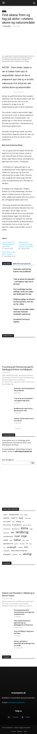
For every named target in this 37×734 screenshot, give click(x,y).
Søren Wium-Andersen (19, 551)
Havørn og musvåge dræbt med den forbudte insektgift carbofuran (23, 311)
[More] (34, 31)
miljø (24, 536)
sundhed (20, 547)
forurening (7, 525)
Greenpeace (17, 525)
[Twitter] (15, 31)
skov (30, 543)
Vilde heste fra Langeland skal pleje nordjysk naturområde (25, 244)
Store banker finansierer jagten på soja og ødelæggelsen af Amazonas (23, 623)
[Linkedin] (29, 31)
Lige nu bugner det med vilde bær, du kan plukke (8, 244)
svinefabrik (6, 551)
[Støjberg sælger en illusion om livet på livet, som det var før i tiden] (7, 301)
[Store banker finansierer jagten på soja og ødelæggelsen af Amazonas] (7, 623)
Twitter (28, 717)
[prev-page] (3, 329)
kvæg (31, 529)
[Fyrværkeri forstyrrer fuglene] (7, 321)
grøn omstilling (27, 525)
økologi (27, 554)
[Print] (25, 31)
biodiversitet (14, 515)
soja (4, 547)
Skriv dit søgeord (8, 460)
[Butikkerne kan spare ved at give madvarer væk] (7, 411)
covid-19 (14, 518)
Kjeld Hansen (15, 529)
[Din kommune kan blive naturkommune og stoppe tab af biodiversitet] (7, 612)
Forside (4, 8)
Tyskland (14, 554)
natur (17, 540)
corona (6, 518)
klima (24, 528)
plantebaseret (8, 543)
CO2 (21, 515)
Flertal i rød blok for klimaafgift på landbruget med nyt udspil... (24, 643)
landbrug (22, 532)
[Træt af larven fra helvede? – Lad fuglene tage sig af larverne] (7, 281)
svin (26, 547)
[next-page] (6, 329)
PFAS (27, 540)
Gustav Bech (7, 26)
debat (21, 518)
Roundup (22, 543)
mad (17, 536)
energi (18, 521)
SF (27, 543)
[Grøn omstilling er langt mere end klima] (7, 634)
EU (23, 522)
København (6, 533)
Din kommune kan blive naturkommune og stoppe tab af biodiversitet (24, 612)
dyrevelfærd (7, 522)
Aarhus (5, 515)
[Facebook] (11, 31)
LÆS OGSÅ (6, 264)
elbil (13, 521)
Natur (10, 8)
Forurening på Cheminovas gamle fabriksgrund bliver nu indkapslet (17, 368)
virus (20, 554)
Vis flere (18, 428)
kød (12, 532)
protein (16, 543)
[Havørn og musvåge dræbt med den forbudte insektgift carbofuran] (7, 311)
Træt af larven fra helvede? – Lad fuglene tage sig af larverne (24, 281)
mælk (10, 540)
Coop (25, 515)
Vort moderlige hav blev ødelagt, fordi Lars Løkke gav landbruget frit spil (23, 291)
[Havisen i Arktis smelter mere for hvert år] (7, 421)
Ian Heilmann (6, 529)
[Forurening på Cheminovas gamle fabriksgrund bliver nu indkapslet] (18, 352)
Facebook (15, 717)
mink (5, 540)
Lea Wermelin (8, 536)
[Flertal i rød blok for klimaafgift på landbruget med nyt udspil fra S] (7, 644)
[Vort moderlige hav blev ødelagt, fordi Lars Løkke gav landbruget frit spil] (7, 291)
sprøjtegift (11, 547)
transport (7, 554)
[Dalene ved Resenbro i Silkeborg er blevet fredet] (18, 578)
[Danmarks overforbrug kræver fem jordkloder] (7, 271)
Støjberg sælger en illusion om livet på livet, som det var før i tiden (24, 301)
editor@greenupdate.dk (16, 702)
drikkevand (28, 518)
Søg (32, 463)
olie (23, 540)
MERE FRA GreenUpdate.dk (21, 264)
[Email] (20, 31)
